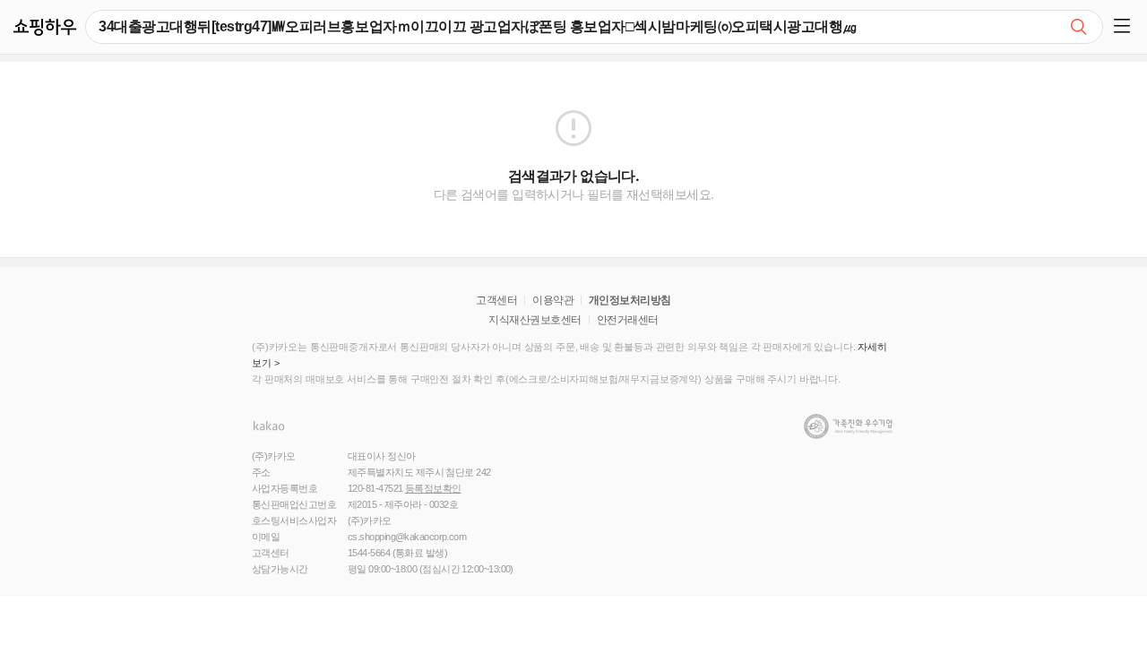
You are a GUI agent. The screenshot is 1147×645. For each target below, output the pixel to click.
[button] (1125, 27)
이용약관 (553, 300)
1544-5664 (369, 552)
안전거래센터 (628, 320)
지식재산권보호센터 (534, 320)
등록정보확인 (433, 488)
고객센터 (496, 300)
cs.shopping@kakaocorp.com (407, 536)
